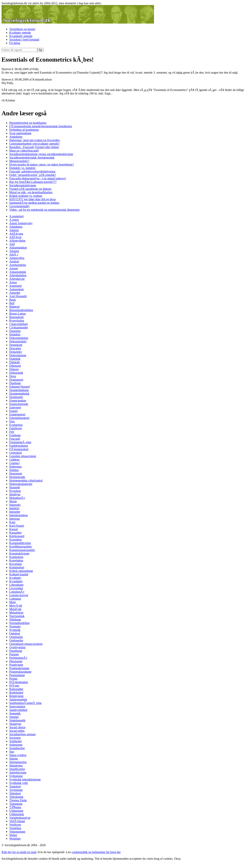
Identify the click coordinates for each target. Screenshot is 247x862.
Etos (12, 421)
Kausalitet (15, 532)
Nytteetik (14, 630)
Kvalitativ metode (20, 32)
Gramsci (14, 463)
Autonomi (15, 285)
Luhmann (15, 598)
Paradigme (15, 650)
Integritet (14, 511)
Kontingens (16, 557)
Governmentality (19, 206)
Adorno (14, 230)
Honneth (14, 487)
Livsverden (16, 588)
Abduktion (15, 136)
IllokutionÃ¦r (17, 497)
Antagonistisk (17, 271)
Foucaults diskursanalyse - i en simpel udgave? (37, 178)
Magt (12, 602)
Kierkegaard (16, 536)
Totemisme (16, 803)
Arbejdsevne (17, 278)
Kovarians (15, 564)
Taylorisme (16, 790)
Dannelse (15, 331)
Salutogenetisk (18, 699)
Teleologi (15, 793)
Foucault (14, 438)
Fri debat (14, 43)
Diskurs (14, 369)
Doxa (12, 376)
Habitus (14, 470)
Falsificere (15, 428)
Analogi (14, 261)
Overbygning (17, 647)
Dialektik (14, 358)
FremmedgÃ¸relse (20, 442)
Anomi (13, 268)
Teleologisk (16, 796)
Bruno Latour (17, 313)
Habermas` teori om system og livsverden (34, 140)
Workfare (15, 838)
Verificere (15, 824)
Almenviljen (16, 258)
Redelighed (16, 692)
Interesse (14, 518)
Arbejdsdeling (17, 275)
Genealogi (15, 452)
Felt (11, 431)
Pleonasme (15, 661)
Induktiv (14, 508)
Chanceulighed (18, 324)
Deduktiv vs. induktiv (22, 168)
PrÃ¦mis (14, 685)
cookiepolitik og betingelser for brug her (96, 852)
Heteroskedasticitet (20, 484)
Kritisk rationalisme (21, 570)
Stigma (13, 758)
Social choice (17, 727)
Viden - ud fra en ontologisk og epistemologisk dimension (44, 209)
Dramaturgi (16, 379)
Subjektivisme (17, 772)
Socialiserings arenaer (22, 734)
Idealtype (14, 494)
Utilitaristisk (16, 814)
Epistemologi (17, 414)
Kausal (13, 529)
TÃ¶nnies (15, 807)
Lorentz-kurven (18, 595)
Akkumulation (18, 247)
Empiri (13, 411)
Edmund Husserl (19, 386)
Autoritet (14, 292)
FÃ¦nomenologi (18, 449)
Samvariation (17, 706)
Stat (11, 751)
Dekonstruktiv (18, 341)
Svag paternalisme (20, 133)
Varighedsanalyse (19, 817)
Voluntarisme (17, 831)
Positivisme (16, 664)
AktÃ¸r (13, 254)
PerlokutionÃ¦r (18, 657)
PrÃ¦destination (18, 682)
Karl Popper (16, 525)
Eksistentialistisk (19, 393)
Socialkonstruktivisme (22, 185)
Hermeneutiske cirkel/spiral (25, 480)
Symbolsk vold (18, 783)
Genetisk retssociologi (22, 456)
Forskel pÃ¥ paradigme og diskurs (30, 188)
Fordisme (15, 435)
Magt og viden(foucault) (24, 150)
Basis (12, 299)
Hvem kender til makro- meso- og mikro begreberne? (41, 164)
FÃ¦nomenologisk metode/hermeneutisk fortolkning (40, 126)
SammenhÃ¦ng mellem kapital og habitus (34, 202)
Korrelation (16, 560)
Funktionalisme (18, 445)
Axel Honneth (18, 296)
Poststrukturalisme (20, 671)
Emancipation (17, 400)
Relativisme (16, 696)
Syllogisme (16, 776)
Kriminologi (16, 567)
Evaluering (16, 424)
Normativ (15, 626)
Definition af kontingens (24, 129)
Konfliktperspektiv (20, 546)
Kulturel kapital (18, 574)
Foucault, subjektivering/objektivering (32, 171)
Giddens (14, 459)
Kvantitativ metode (20, 36)
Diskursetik (16, 372)
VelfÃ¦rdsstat (17, 821)
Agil (12, 244)
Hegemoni (15, 473)
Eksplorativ (16, 397)
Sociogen (15, 737)
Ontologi (14, 633)
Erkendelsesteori (19, 418)
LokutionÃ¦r (16, 591)
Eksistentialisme (19, 390)
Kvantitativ (16, 581)
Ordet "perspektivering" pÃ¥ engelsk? (32, 175)
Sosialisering (17, 748)
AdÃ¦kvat (15, 237)
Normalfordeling (19, 623)
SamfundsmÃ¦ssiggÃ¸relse (25, 703)
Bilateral (14, 306)
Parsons (14, 654)
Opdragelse (16, 640)
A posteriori (16, 216)
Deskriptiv (15, 351)
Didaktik (14, 362)
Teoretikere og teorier (22, 29)
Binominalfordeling (21, 310)
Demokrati (15, 344)
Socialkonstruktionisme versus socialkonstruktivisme (41, 154)
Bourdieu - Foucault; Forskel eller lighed (34, 147)
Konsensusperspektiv (22, 550)
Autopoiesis (16, 289)
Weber (13, 835)
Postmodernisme (19, 668)
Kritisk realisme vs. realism (25, 195)
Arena (13, 282)
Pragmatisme (17, 675)
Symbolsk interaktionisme (25, 779)
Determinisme (17, 355)
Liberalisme (16, 584)
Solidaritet (15, 741)
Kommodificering (20, 543)
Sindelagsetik (17, 720)
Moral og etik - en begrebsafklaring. (31, 192)
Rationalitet (16, 689)
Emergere (15, 407)
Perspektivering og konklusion (27, 122)
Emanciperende (18, 404)
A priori (14, 219)
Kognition (15, 539)
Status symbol (17, 755)
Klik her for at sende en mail (19, 852)
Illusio (13, 501)
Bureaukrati (16, 317)
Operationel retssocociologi (25, 643)
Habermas (15, 466)
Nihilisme (15, 619)
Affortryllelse (17, 240)
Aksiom (14, 251)
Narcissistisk (17, 616)
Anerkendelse (17, 265)
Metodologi (16, 612)
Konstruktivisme (19, 553)
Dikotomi (15, 365)
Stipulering (16, 765)
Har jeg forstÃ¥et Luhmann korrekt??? (33, 181)
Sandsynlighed (18, 710)
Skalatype (15, 723)
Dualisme (15, 383)
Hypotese (15, 491)
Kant (12, 522)
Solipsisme (15, 744)
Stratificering (17, 769)
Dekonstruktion (18, 338)
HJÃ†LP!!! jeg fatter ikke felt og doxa (32, 199)
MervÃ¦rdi (15, 605)
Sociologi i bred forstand (24, 39)
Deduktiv (15, 334)
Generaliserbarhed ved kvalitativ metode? (34, 143)
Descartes (15, 348)
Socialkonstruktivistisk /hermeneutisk (31, 157)
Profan (13, 678)
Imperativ (15, 504)
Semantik (15, 713)
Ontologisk (16, 637)
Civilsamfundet (18, 327)
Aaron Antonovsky (21, 223)
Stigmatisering (18, 762)
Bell (11, 303)
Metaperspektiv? (19, 161)
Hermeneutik (17, 477)
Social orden (17, 730)
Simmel (14, 716)
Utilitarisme (16, 810)
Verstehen (15, 828)
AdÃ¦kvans (16, 233)
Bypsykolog (16, 320)
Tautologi (15, 786)
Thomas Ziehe (18, 800)
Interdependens (18, 515)
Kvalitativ (15, 577)
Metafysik (15, 609)
